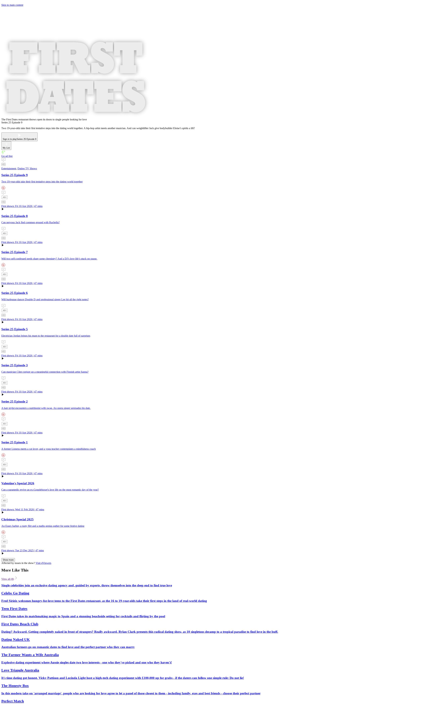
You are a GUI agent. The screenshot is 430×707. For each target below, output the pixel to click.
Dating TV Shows (27, 168)
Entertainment (8, 168)
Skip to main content (12, 5)
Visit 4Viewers (43, 563)
